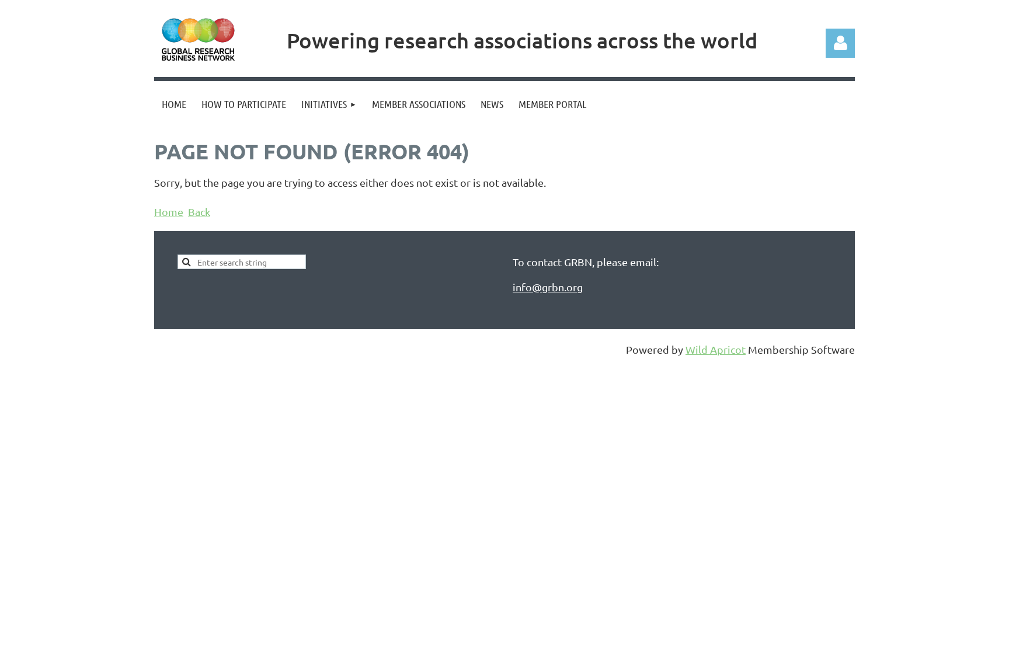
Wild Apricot (716, 349)
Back (199, 211)
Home (168, 211)
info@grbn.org (548, 287)
